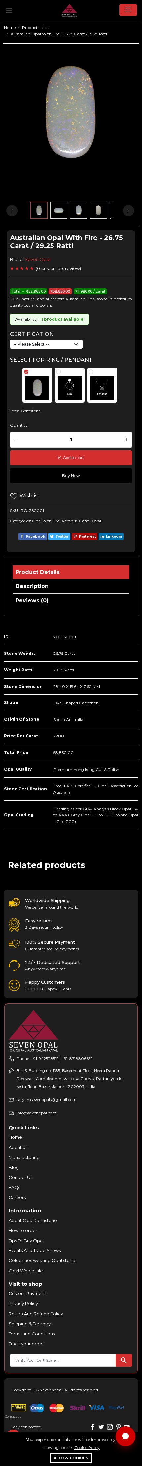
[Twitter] (101, 1426)
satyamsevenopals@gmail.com (47, 1099)
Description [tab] (32, 586)
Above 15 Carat (75, 520)
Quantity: (19, 425)
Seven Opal (37, 259)
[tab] (37, 385)
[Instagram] (110, 1426)
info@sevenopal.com (36, 1112)
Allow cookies (71, 1458)
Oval (96, 520)
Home (10, 27)
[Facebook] (92, 1426)
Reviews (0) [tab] (32, 600)
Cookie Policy (87, 1447)
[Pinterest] (118, 1426)
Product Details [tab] (38, 572)
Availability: (26, 319)
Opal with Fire (45, 520)
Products (30, 27)
